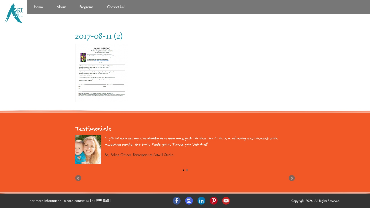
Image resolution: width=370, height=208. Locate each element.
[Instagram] (189, 201)
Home (38, 6)
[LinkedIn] (201, 201)
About (61, 6)
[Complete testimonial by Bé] (86, 149)
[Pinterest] (214, 201)
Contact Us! (116, 6)
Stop (187, 170)
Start (184, 170)
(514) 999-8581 (98, 200)
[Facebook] (177, 201)
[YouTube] (226, 201)
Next (292, 178)
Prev (78, 178)
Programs (86, 6)
